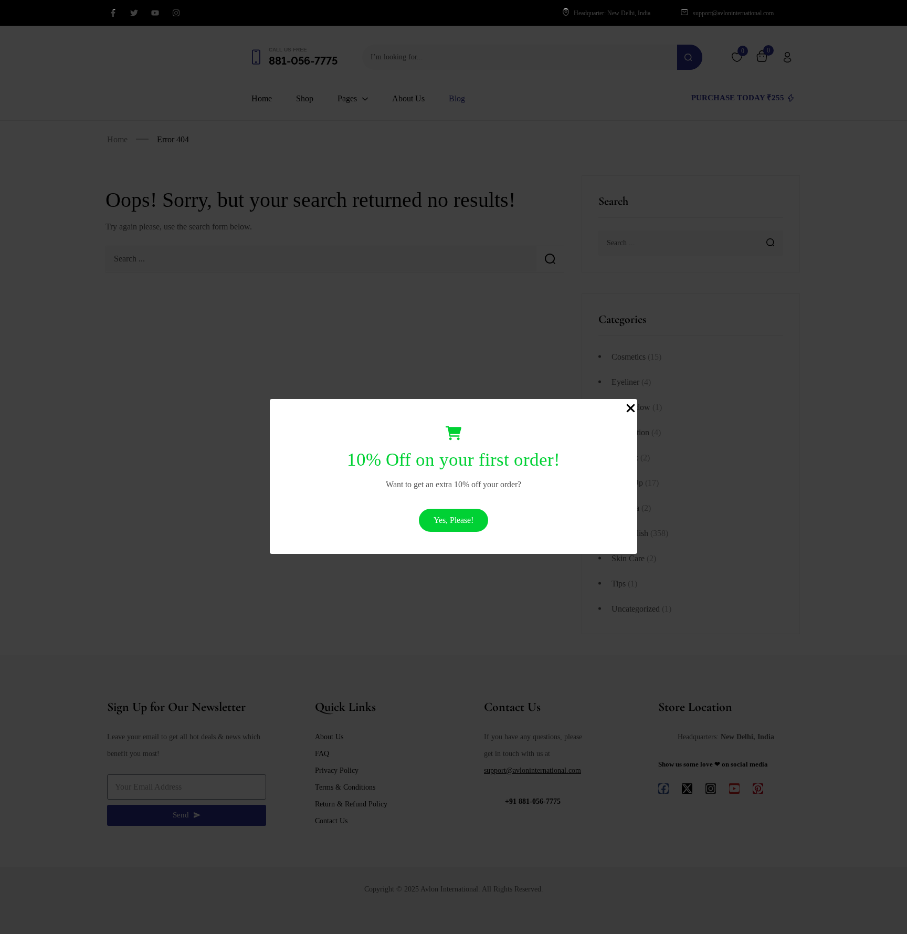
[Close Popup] (630, 407)
